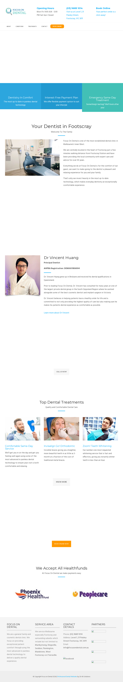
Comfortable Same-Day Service (19, 447)
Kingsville (52, 645)
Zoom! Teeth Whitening (97, 446)
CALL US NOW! (61, 371)
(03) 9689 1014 (74, 8)
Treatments (32, 26)
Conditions (19, 26)
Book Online (103, 8)
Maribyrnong (41, 645)
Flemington (48, 648)
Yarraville (52, 655)
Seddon (38, 648)
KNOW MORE (61, 482)
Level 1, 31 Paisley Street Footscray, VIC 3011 (75, 639)
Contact (44, 26)
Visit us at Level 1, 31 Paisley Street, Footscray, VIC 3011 (75, 15)
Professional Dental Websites (67, 676)
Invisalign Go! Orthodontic (59, 446)
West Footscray (43, 653)
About (9, 26)
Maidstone (40, 651)
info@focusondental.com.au (76, 647)
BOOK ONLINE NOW (61, 544)
